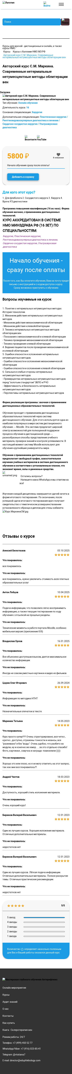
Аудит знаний (10, 1001)
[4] (64, 554)
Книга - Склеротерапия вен (17, 1030)
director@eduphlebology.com (25, 1060)
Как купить (9, 1023)
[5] (67, 554)
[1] (55, 554)
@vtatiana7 (19, 1054)
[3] (61, 554)
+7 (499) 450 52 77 (22, 1043)
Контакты (8, 1016)
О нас (6, 1009)
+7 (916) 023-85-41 (31, 1048)
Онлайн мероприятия (14, 987)
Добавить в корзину (23, 177)
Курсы (6, 994)
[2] (58, 554)
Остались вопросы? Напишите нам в (31, 478)
